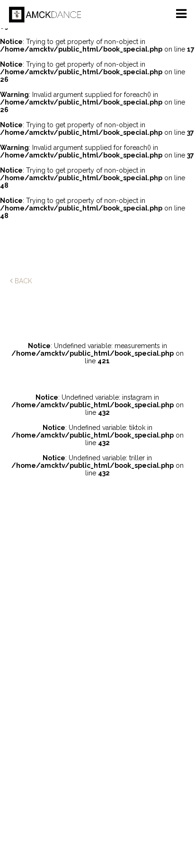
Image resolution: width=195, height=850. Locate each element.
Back (22, 281)
